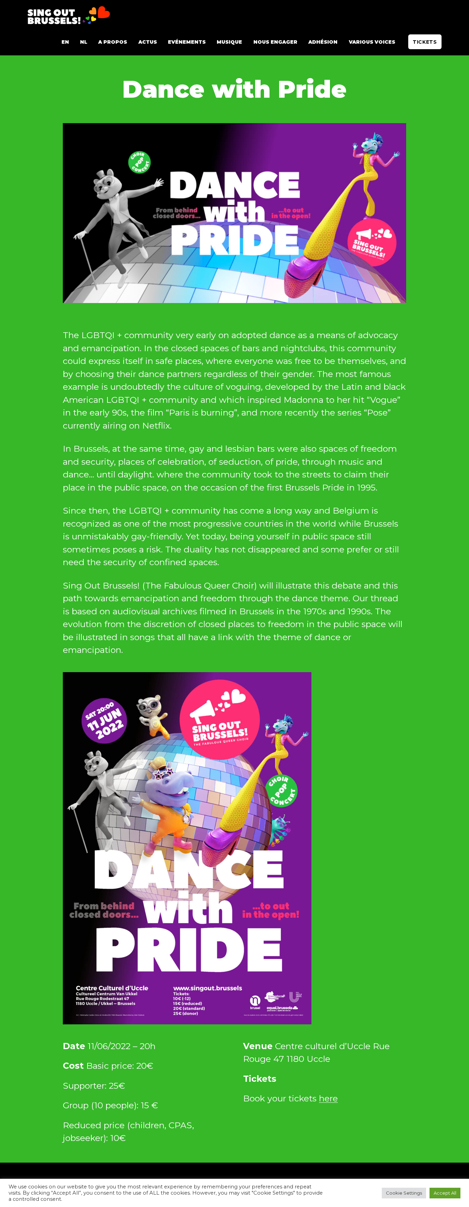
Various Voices (372, 42)
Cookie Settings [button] (404, 1193)
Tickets (425, 42)
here (328, 1098)
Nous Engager (275, 42)
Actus (147, 42)
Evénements (187, 42)
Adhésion (323, 42)
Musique (229, 42)
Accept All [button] (445, 1193)
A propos (112, 42)
